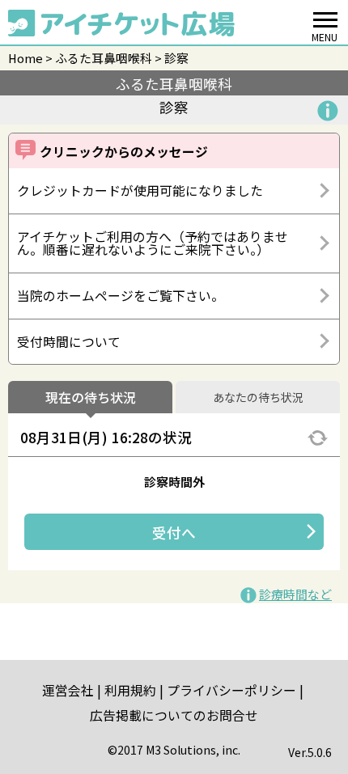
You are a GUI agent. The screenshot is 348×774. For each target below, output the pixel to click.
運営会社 (68, 690)
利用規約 (130, 690)
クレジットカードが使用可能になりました (140, 190)
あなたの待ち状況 (258, 398)
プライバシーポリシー (231, 690)
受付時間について (69, 341)
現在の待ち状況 (90, 398)
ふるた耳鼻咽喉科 (103, 57)
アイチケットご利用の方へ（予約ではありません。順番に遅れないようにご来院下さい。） (152, 243)
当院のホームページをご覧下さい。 (120, 295)
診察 (176, 57)
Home (25, 57)
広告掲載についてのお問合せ (174, 715)
